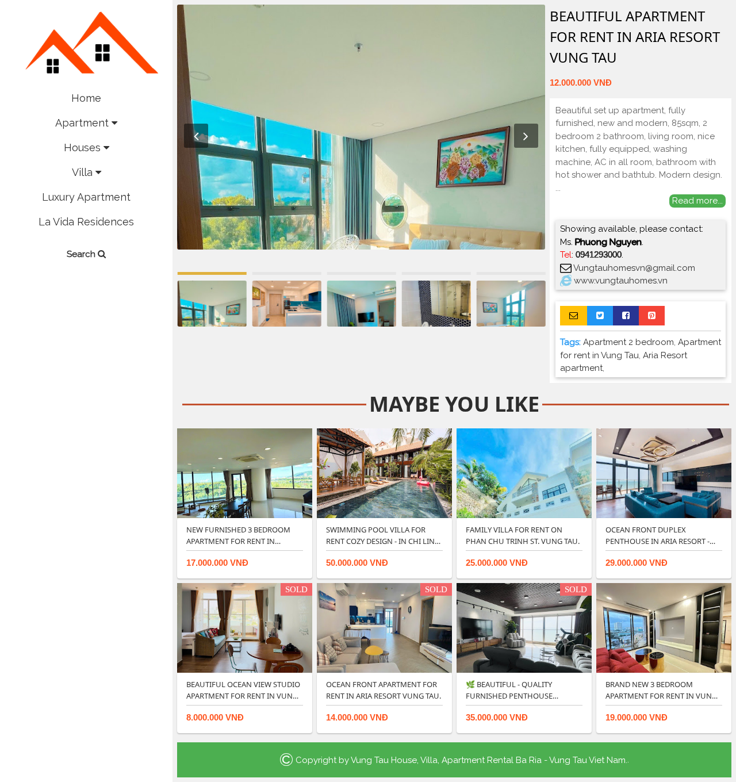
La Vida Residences (86, 222)
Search (82, 254)
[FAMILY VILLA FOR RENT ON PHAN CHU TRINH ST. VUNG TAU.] (524, 472)
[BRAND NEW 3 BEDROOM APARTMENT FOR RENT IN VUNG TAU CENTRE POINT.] (663, 627)
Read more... (697, 200)
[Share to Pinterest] (652, 315)
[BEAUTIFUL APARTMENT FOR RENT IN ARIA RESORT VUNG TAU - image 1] (361, 127)
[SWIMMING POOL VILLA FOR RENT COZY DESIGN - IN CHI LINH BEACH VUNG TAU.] (384, 472)
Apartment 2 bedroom (628, 342)
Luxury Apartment (86, 197)
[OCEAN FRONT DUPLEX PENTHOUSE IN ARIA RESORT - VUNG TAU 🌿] (663, 472)
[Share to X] (600, 315)
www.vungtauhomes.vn (621, 280)
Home (86, 98)
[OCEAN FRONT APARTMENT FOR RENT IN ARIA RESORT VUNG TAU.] (384, 627)
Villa (83, 172)
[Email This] (573, 315)
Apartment (83, 123)
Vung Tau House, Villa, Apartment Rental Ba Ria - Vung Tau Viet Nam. (489, 759)
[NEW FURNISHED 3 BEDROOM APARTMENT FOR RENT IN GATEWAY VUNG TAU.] (244, 472)
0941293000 (599, 254)
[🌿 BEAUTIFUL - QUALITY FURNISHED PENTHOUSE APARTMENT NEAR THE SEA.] (524, 627)
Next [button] (526, 136)
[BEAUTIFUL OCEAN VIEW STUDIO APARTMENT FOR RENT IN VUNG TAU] (244, 627)
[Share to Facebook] (626, 315)
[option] (361, 127)
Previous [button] (196, 136)
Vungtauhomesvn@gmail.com (634, 268)
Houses (83, 147)
